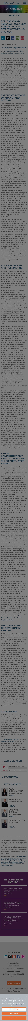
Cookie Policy (19, 1005)
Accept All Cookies (14, 1018)
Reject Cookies (14, 1013)
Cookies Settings (14, 1009)
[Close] (26, 996)
